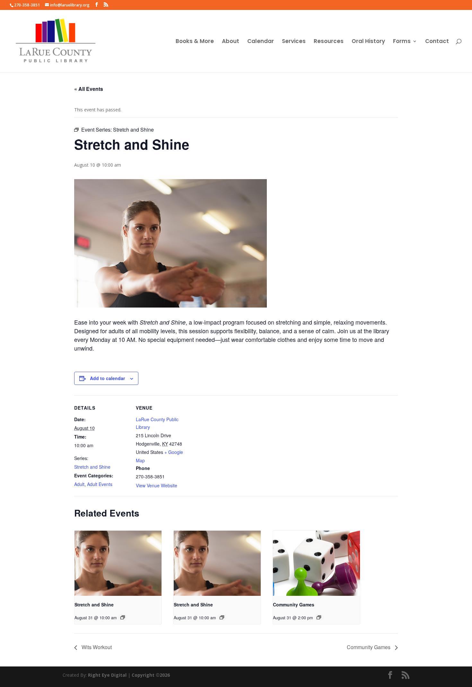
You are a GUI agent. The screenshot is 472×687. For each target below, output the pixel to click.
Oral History (368, 42)
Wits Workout (96, 647)
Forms (402, 42)
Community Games (293, 604)
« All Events (88, 88)
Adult (79, 484)
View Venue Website (156, 485)
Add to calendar (107, 378)
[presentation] (118, 563)
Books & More (195, 42)
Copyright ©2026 (151, 675)
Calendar (260, 42)
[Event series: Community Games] (319, 617)
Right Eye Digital (107, 675)
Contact (437, 42)
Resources (329, 42)
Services (294, 42)
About (230, 42)
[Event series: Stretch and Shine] (122, 617)
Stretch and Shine (92, 467)
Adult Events (99, 484)
